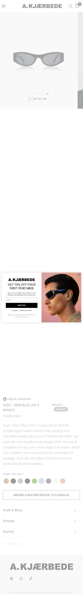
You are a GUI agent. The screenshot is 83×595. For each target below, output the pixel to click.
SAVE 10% (22, 305)
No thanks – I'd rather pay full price (22, 310)
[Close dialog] (78, 274)
